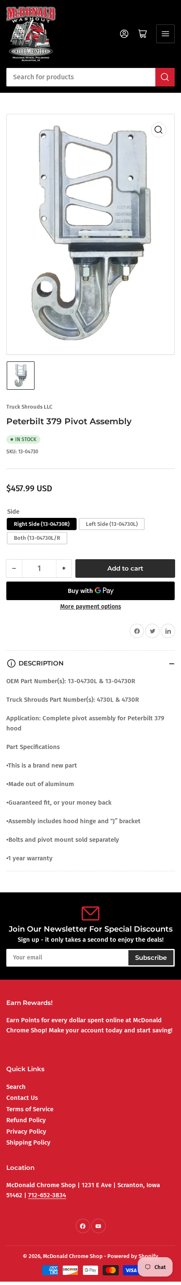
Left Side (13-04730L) (112, 524)
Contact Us (22, 1098)
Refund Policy (26, 1120)
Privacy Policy (26, 1131)
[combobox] (90, 77)
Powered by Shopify (132, 1256)
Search (16, 1087)
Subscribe (151, 958)
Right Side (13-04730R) (41, 524)
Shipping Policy (28, 1142)
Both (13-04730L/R (37, 538)
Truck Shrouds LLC (29, 407)
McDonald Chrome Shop (73, 1256)
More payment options (90, 606)
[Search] (165, 77)
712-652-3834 (47, 1195)
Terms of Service (29, 1109)
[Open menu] (165, 33)
